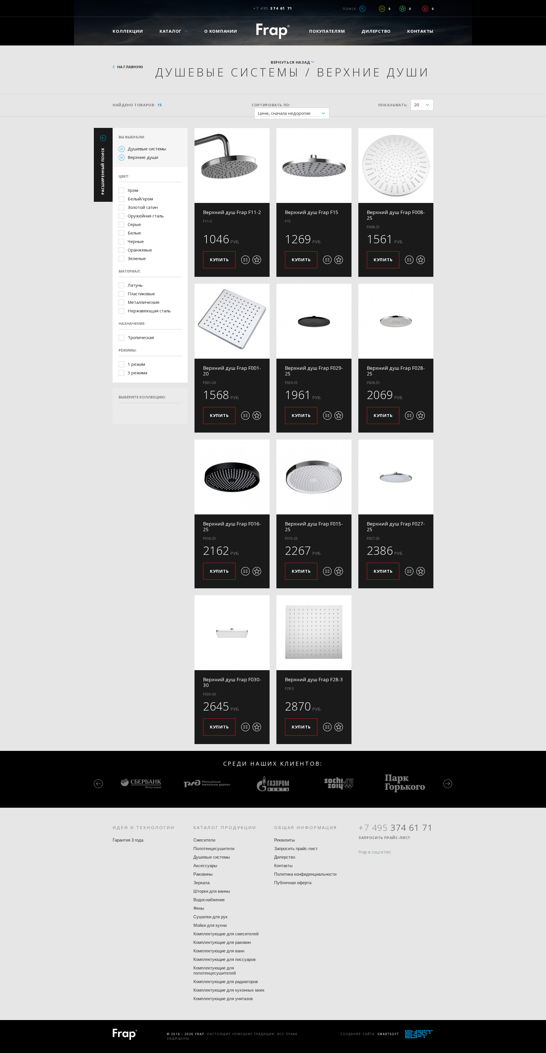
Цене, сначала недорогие (284, 113)
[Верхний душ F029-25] (313, 321)
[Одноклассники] (384, 863)
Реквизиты (284, 840)
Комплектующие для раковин (222, 942)
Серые (134, 224)
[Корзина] (425, 8)
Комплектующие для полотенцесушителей (214, 970)
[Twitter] (373, 863)
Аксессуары (205, 865)
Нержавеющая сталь (149, 310)
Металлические (144, 302)
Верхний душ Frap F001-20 (232, 371)
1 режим (136, 364)
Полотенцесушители (213, 848)
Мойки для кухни (210, 925)
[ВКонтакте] (395, 863)
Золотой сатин (143, 207)
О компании (220, 31)
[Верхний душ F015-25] (313, 476)
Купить (219, 259)
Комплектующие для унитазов (223, 998)
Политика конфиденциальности (305, 874)
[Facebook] (362, 863)
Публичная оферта (292, 882)
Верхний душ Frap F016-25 (232, 526)
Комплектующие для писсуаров (224, 959)
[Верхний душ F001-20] (232, 321)
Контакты (420, 31)
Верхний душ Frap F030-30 (232, 682)
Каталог (171, 31)
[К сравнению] (245, 260)
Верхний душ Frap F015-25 (314, 526)
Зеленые (137, 258)
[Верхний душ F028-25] (395, 321)
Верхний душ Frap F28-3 (314, 679)
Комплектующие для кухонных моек (228, 990)
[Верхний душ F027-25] (395, 476)
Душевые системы (147, 148)
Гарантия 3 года (128, 840)
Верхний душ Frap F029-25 (314, 371)
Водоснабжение (209, 899)
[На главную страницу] (273, 31)
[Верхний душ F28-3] (313, 632)
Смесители (204, 840)
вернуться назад (290, 62)
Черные (136, 241)
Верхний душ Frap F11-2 (232, 212)
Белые (134, 233)
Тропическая (141, 337)
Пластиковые (141, 293)
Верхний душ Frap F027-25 (396, 526)
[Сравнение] (382, 8)
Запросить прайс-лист (296, 848)
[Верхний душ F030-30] (232, 632)
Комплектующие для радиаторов (225, 981)
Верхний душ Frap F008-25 (396, 215)
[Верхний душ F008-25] (395, 165)
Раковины (203, 874)
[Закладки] (402, 8)
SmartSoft (388, 1034)
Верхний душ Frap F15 (311, 212)
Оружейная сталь (146, 216)
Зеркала (201, 882)
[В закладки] (257, 260)
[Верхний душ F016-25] (232, 476)
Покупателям (327, 31)
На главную (130, 66)
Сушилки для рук (210, 916)
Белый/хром (140, 199)
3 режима (137, 372)
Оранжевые (140, 250)
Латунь (135, 285)
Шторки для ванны (211, 891)
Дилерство (376, 31)
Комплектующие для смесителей (225, 933)
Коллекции (128, 31)
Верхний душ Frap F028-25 (396, 371)
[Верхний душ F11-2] (232, 165)
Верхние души (143, 157)
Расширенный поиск (102, 171)
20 (416, 104)
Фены (198, 908)
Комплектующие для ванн (218, 950)
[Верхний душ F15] (313, 165)
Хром (133, 190)
